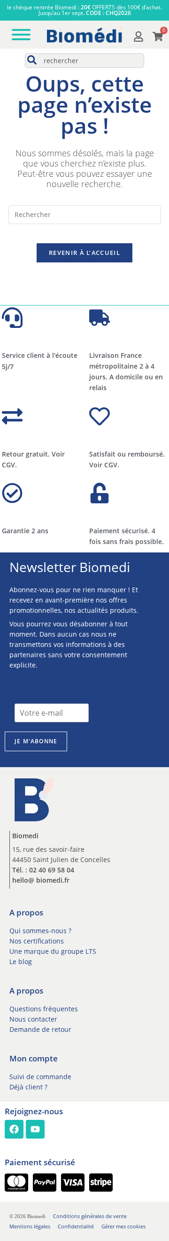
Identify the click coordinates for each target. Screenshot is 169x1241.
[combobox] (84, 60)
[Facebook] (14, 1129)
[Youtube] (35, 1129)
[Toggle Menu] (21, 34)
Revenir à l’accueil (84, 252)
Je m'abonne (36, 741)
